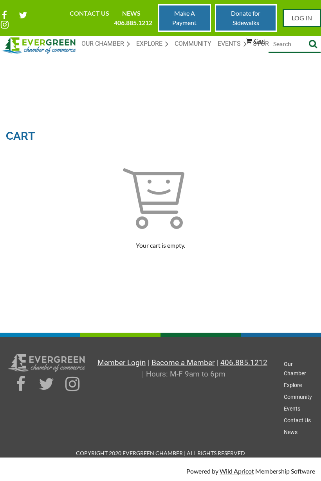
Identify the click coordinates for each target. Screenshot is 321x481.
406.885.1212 (133, 22)
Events (292, 408)
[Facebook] (4, 15)
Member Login (121, 362)
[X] (22, 15)
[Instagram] (4, 24)
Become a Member (183, 362)
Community (298, 397)
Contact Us (89, 13)
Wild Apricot (237, 471)
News (131, 13)
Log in (302, 18)
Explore (293, 385)
